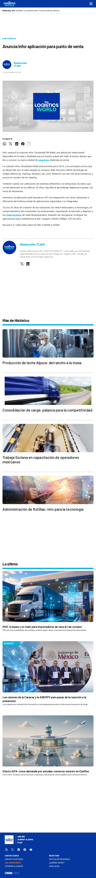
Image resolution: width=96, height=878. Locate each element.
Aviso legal (54, 866)
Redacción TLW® (20, 64)
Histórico (9, 38)
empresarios (14, 215)
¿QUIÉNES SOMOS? (57, 863)
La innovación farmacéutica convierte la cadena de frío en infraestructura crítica (55, 11)
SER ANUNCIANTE (13, 863)
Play (20, 843)
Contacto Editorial (14, 859)
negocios (44, 160)
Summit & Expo (25, 840)
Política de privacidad (59, 859)
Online (21, 837)
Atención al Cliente (14, 866)
